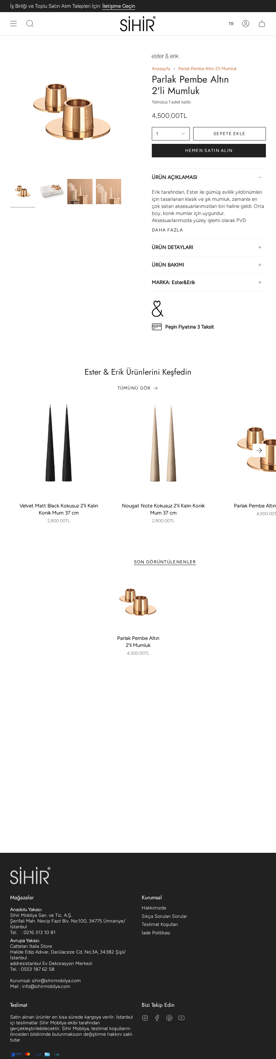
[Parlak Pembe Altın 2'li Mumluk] (138, 602)
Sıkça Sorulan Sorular (164, 916)
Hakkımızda (154, 908)
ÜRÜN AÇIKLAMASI (174, 177)
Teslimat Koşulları (160, 924)
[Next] (259, 450)
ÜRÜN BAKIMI (168, 265)
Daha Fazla (167, 229)
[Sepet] (262, 23)
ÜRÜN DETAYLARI (172, 247)
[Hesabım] (246, 23)
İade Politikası (156, 933)
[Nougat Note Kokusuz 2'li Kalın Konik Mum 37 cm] (163, 450)
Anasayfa (161, 68)
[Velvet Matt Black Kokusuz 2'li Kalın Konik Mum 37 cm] (58, 450)
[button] (30, 23)
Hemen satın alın (209, 150)
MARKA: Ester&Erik (173, 282)
